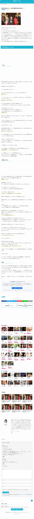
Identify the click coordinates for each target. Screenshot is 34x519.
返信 (3, 456)
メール (3, 483)
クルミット (6, 424)
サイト (3, 486)
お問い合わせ (14, 512)
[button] (3, 301)
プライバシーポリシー (25, 512)
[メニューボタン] (1, 1)
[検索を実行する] (32, 501)
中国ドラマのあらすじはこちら (17, 509)
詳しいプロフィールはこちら (15, 431)
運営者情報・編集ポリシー (9, 512)
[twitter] (11, 432)
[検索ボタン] (33, 1)
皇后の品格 (3, 9)
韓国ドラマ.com (17, 0)
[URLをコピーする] (30, 301)
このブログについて (19, 512)
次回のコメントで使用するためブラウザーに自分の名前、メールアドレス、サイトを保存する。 (15, 489)
